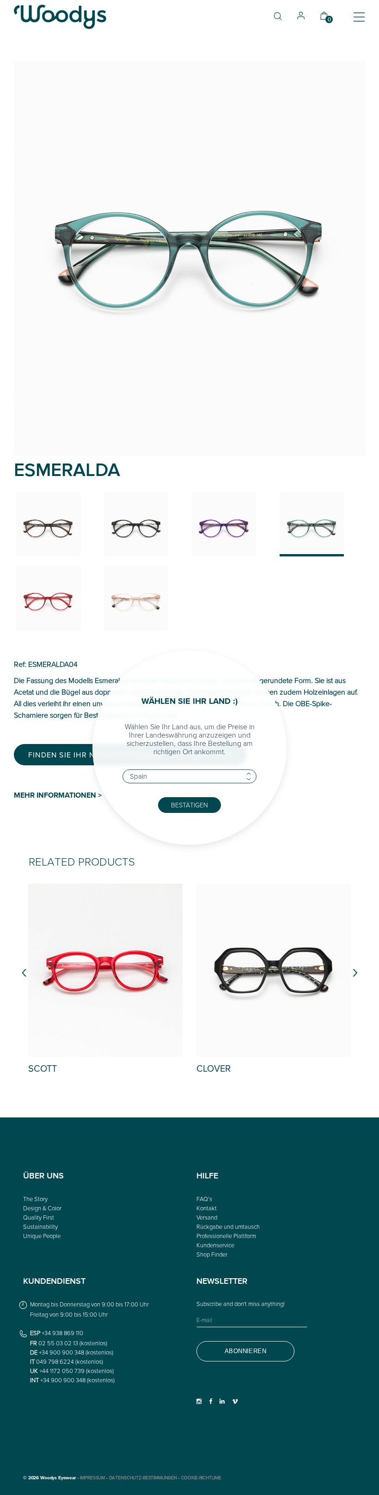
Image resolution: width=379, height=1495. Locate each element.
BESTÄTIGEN (189, 804)
